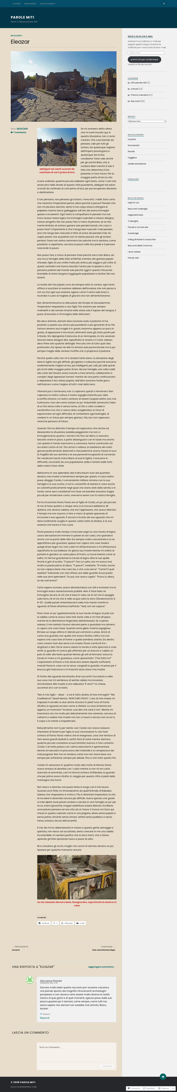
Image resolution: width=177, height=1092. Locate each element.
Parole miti (22, 17)
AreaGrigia (133, 233)
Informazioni (30, 3)
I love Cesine (134, 251)
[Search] (164, 3)
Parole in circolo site (138, 227)
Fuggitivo (132, 157)
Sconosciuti (133, 145)
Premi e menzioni (139, 94)
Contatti (17, 3)
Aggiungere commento (101, 966)
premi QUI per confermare (144, 59)
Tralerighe (133, 221)
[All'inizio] (163, 1076)
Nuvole (131, 151)
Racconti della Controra (140, 245)
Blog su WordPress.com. (24, 1087)
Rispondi (44, 1017)
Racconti (16, 35)
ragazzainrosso (135, 214)
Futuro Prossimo (47, 3)
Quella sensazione (137, 163)
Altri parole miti (138, 82)
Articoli (134, 88)
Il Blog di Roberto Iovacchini (142, 239)
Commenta (107, 1066)
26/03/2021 (22, 128)
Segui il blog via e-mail (140, 36)
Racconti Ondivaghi (137, 208)
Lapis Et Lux (133, 202)
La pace (132, 139)
